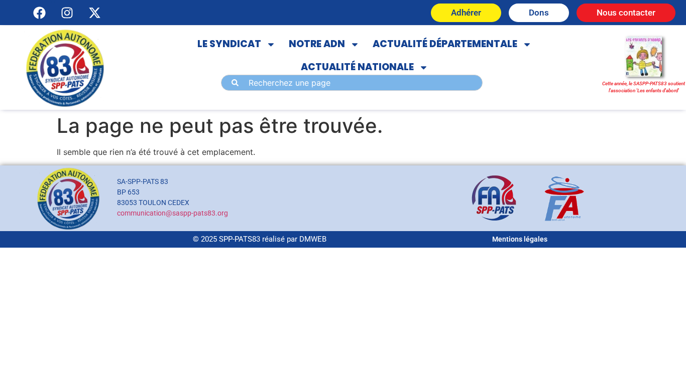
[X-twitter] (94, 12)
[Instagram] (66, 12)
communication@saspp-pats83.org (172, 213)
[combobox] (352, 83)
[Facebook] (39, 12)
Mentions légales (519, 239)
